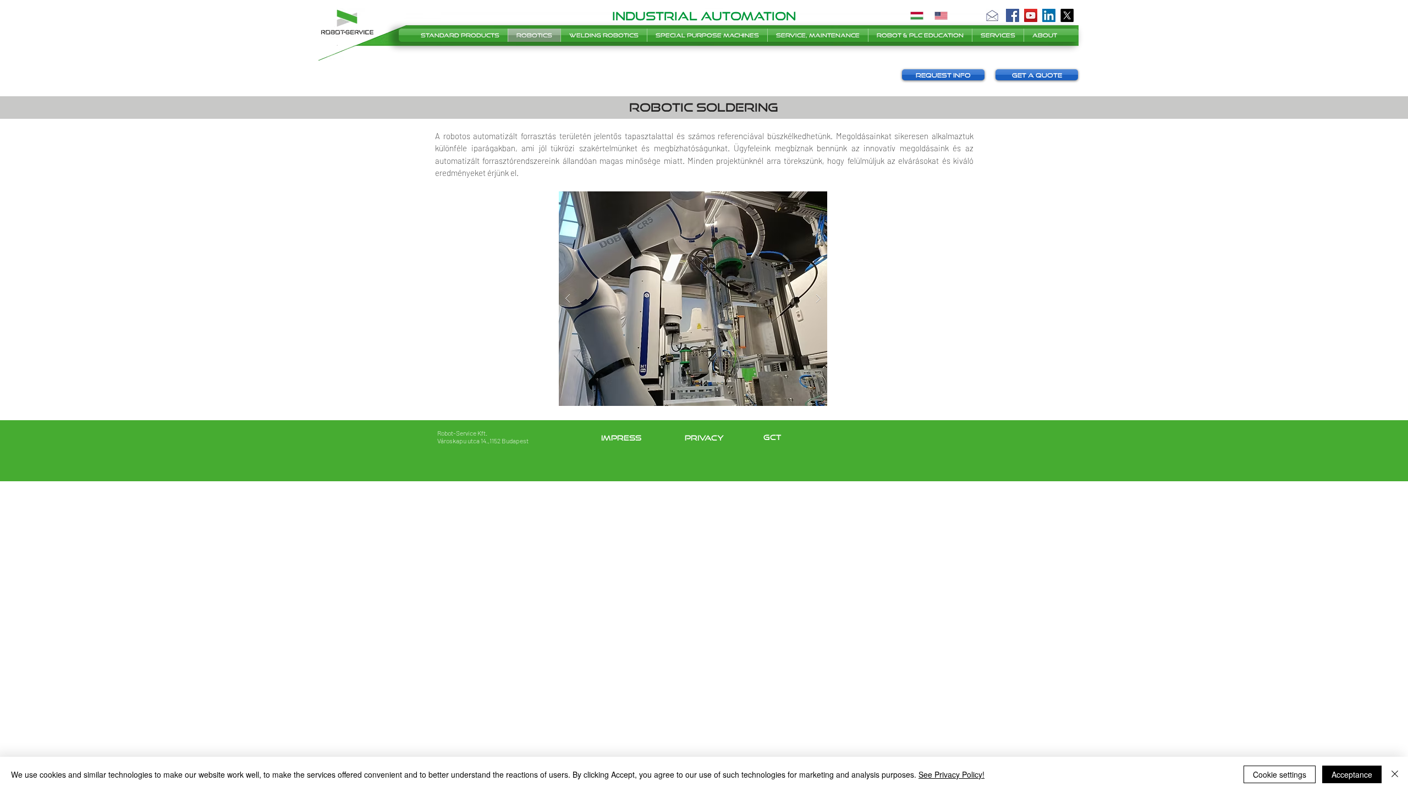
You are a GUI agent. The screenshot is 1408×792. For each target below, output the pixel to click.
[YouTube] (1030, 15)
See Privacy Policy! (952, 774)
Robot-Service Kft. (462, 433)
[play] (801, 200)
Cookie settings (1279, 774)
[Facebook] (1012, 15)
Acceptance (1352, 774)
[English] (941, 15)
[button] (992, 15)
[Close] (1394, 774)
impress (621, 437)
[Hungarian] (917, 15)
